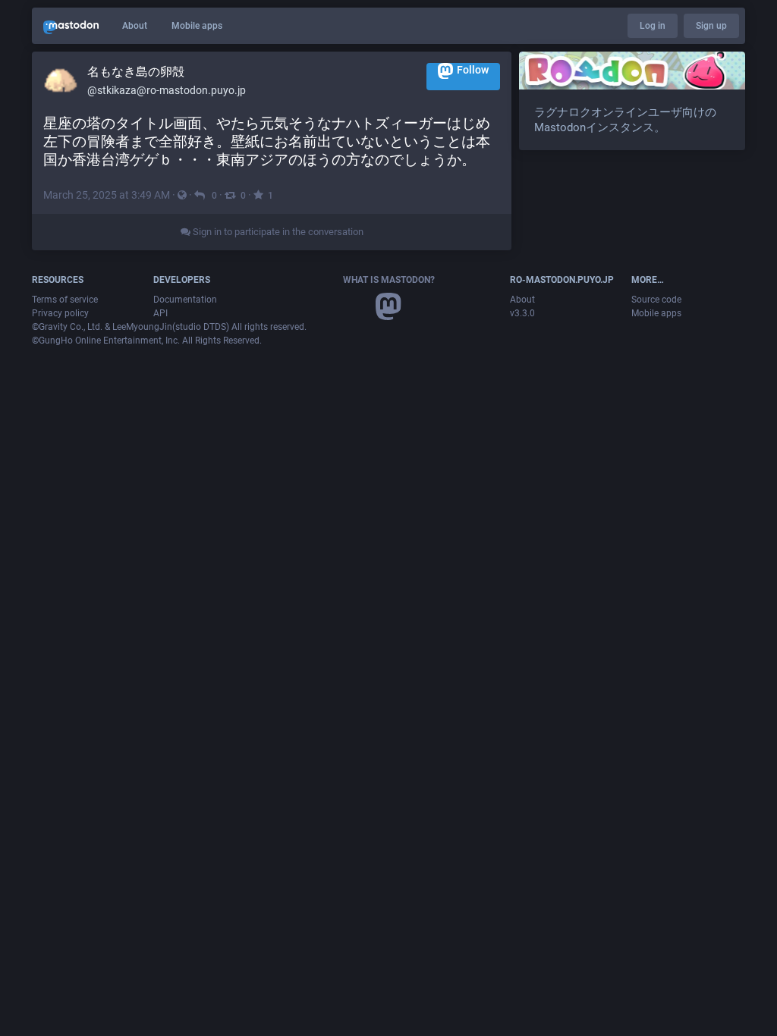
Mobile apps (196, 25)
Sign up (711, 25)
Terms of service (65, 299)
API (160, 313)
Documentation (185, 299)
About (134, 25)
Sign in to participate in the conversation (276, 231)
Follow (473, 70)
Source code (656, 299)
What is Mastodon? (389, 280)
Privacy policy (60, 313)
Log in (652, 25)
